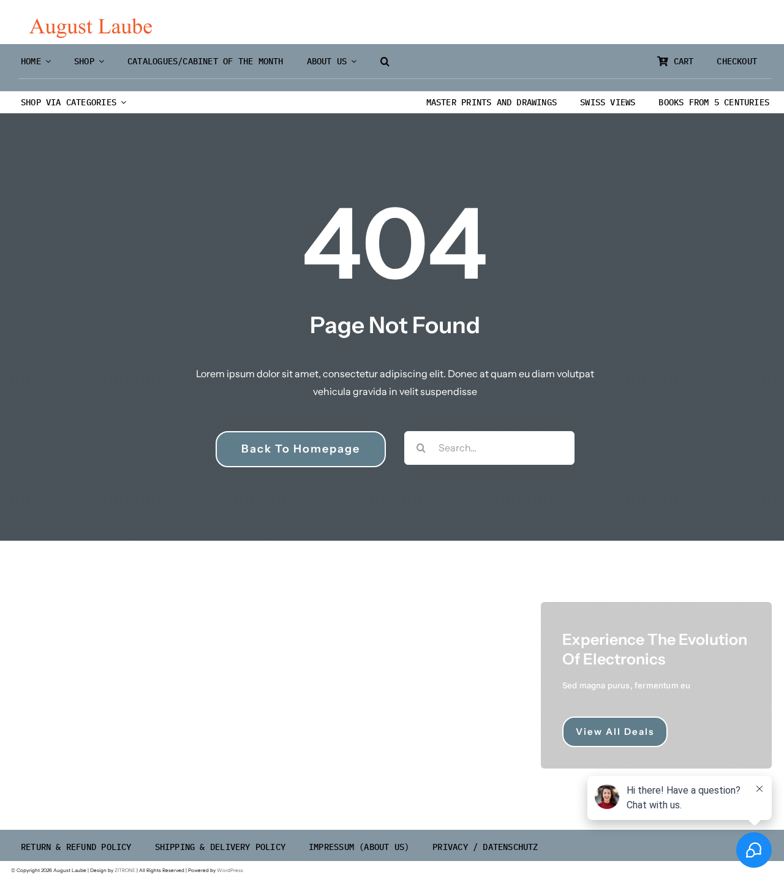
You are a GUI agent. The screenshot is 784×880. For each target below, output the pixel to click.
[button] (385, 61)
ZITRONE (125, 870)
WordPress (230, 870)
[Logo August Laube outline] (90, 23)
